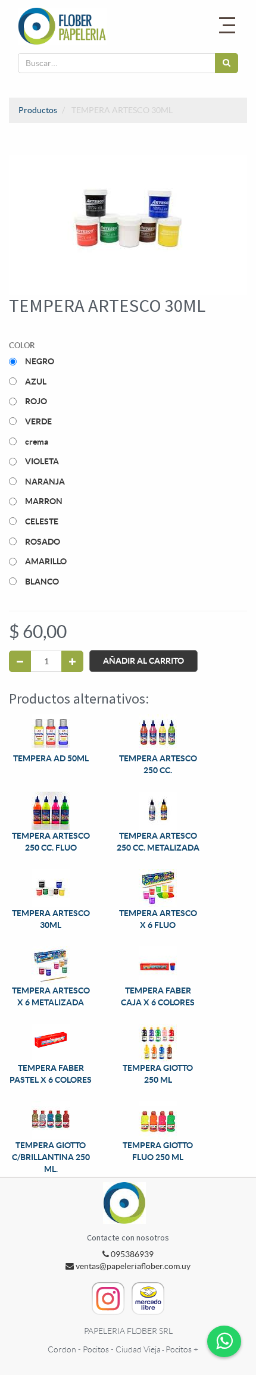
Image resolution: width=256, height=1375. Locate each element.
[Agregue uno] (72, 661)
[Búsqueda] (226, 63)
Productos (37, 110)
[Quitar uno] (20, 661)
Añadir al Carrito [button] (143, 660)
